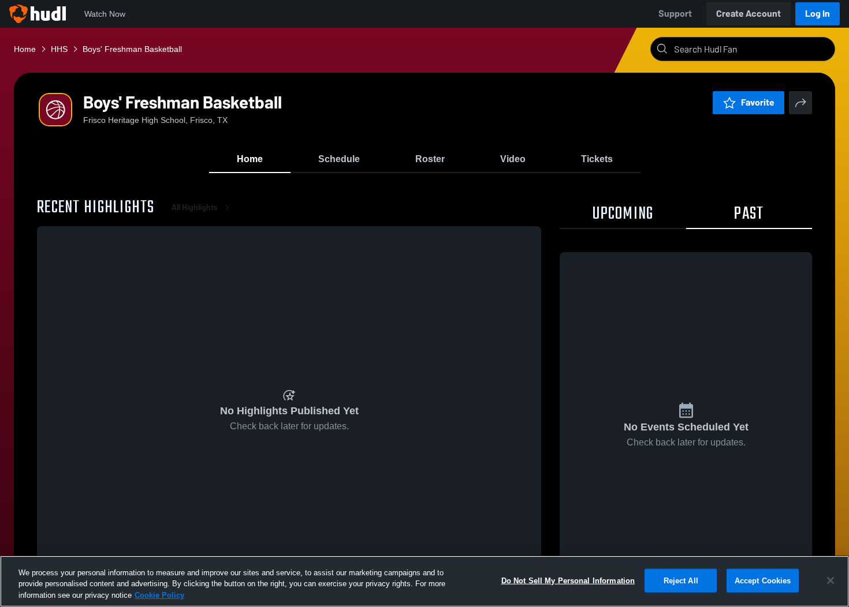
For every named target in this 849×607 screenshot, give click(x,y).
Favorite (757, 102)
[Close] (830, 580)
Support (675, 13)
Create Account (748, 13)
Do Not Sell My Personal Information (568, 580)
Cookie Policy (159, 595)
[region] (424, 581)
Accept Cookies (763, 580)
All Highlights (195, 207)
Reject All (681, 580)
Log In (817, 13)
